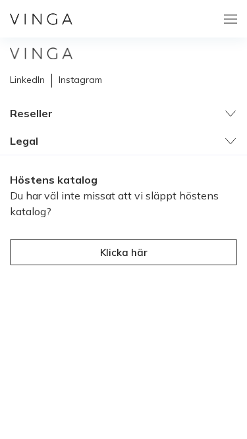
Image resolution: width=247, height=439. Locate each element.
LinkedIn (27, 80)
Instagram (80, 80)
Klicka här (124, 252)
